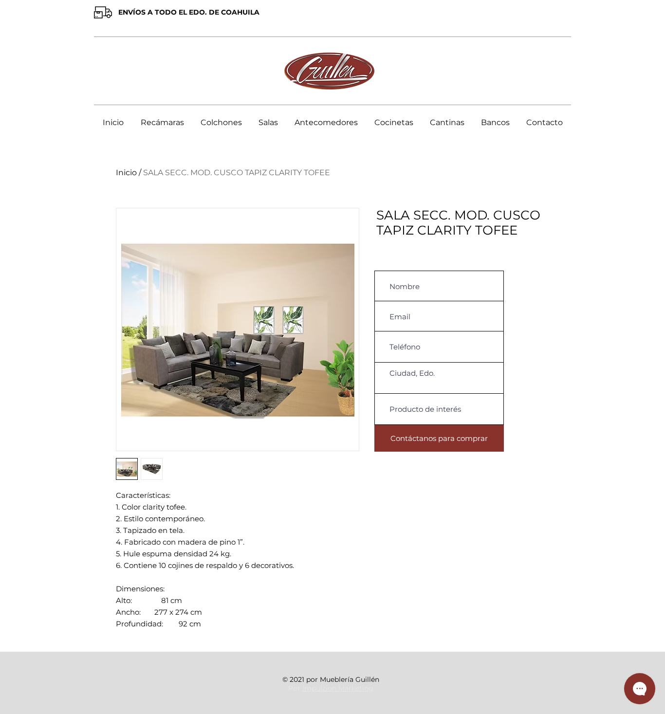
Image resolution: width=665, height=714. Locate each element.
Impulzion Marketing (337, 688)
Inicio (126, 172)
